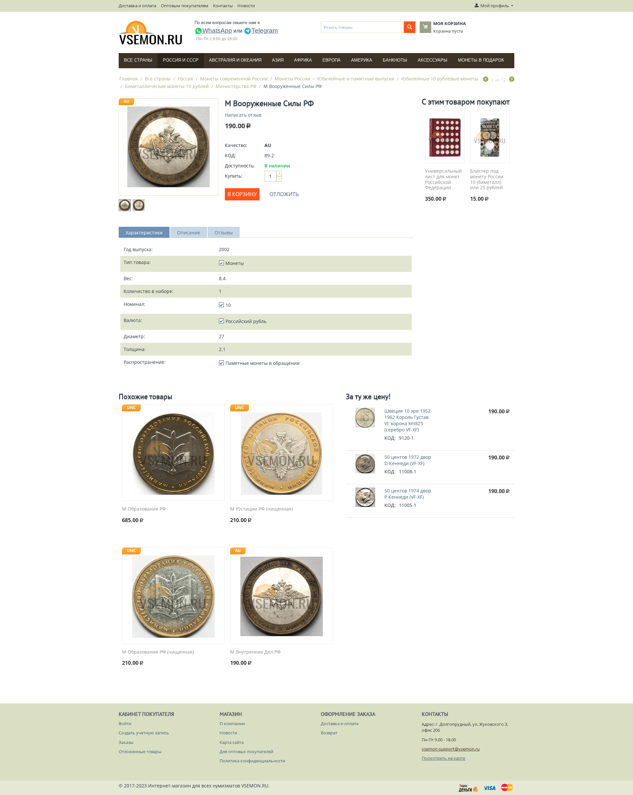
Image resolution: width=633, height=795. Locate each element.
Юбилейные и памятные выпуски (355, 78)
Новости (246, 6)
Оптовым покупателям (184, 6)
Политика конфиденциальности (252, 761)
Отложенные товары (140, 751)
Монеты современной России (234, 78)
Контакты (223, 6)
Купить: (233, 176)
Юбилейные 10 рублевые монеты (439, 78)
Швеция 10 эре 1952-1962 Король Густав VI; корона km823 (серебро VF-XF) (408, 420)
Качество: (236, 145)
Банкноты (395, 60)
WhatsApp (217, 30)
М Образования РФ (144, 509)
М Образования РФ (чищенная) (158, 652)
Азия (278, 60)
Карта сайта (232, 742)
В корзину (242, 194)
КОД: (230, 155)
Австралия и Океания (235, 60)
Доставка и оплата (137, 6)
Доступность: (240, 165)
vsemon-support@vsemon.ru (451, 749)
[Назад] (485, 80)
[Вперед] (511, 80)
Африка (303, 60)
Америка (361, 60)
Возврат (329, 733)
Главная (128, 78)
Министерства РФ (236, 86)
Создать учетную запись (144, 733)
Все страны (138, 60)
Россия (185, 78)
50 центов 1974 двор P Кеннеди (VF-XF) (407, 493)
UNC (131, 407)
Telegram (265, 30)
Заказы (126, 742)
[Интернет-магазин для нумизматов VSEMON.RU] (151, 33)
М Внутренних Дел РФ (255, 652)
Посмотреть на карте (443, 758)
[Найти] (409, 27)
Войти (125, 723)
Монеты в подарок (481, 60)
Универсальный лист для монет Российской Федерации (443, 179)
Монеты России (292, 78)
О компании (232, 723)
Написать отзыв (243, 115)
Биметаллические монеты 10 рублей (167, 86)
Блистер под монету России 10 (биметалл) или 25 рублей (486, 179)
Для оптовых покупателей (246, 751)
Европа (331, 60)
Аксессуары (432, 60)
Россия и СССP (180, 60)
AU (126, 101)
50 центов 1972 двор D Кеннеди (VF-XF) (407, 460)
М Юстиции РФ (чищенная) (261, 509)
